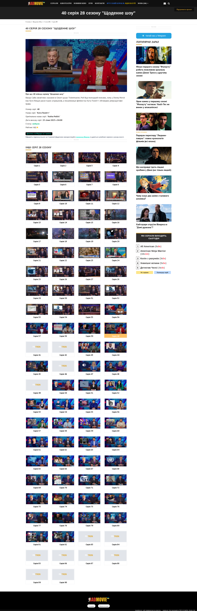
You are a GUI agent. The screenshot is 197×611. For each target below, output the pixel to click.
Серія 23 (89, 260)
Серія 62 (63, 449)
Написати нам (103, 606)
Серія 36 (115, 317)
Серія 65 (37, 468)
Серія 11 (89, 203)
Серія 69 (37, 487)
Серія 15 (89, 222)
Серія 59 (89, 430)
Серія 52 (115, 393)
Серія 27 (89, 279)
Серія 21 (37, 260)
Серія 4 (116, 165)
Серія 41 (37, 355)
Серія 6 (63, 184)
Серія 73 (37, 506)
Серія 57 (37, 430)
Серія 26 (63, 279)
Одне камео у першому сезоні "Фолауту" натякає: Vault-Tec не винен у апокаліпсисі (152, 104)
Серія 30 (63, 298)
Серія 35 (89, 317)
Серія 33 (37, 317)
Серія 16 (115, 222)
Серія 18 (63, 241)
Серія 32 (115, 298)
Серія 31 (89, 298)
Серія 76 (115, 506)
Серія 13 (37, 222)
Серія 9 (37, 203)
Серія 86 (63, 563)
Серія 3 (89, 165)
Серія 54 (63, 412)
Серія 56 (115, 412)
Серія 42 (63, 355)
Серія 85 (37, 563)
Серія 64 (115, 449)
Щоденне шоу (37, 22)
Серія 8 (116, 184)
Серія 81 (37, 544)
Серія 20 (115, 241)
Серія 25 (37, 279)
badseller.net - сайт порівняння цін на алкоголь (148, 610)
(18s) (153, 252)
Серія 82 (63, 544)
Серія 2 (63, 165)
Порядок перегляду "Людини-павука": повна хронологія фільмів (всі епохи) (151, 138)
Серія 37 (37, 336)
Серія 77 (37, 525)
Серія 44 (115, 355)
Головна (28, 22)
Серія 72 (115, 487)
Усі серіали (144, 272)
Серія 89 (37, 582)
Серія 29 (37, 298)
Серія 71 (89, 487)
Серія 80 (115, 525)
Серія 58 (63, 430)
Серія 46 (63, 374)
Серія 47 (89, 374)
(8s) (150, 246)
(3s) (153, 258)
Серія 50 (63, 393)
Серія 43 (89, 355)
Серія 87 (89, 563)
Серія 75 (89, 506)
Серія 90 (63, 582)
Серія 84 (115, 544)
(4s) (152, 267)
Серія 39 (89, 336)
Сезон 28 (47, 22)
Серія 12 (115, 203)
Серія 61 (37, 449)
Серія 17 (37, 241)
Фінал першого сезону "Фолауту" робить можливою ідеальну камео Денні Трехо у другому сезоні (153, 71)
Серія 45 (37, 374)
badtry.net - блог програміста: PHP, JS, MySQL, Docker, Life (179, 610)
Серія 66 (63, 468)
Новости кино (141, 132)
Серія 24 (115, 260)
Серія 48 (115, 374)
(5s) (153, 263)
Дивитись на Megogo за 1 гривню (39, 133)
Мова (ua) (142, 3)
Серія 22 (63, 260)
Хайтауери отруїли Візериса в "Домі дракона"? (151, 226)
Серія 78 (63, 525)
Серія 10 (63, 203)
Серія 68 (115, 468)
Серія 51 (89, 393)
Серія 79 (89, 525)
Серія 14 (63, 222)
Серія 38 (63, 336)
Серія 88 (115, 563)
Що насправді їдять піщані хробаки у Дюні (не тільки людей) (153, 168)
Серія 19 (89, 241)
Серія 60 (115, 430)
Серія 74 (63, 506)
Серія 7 (89, 184)
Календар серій (162, 272)
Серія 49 (37, 393)
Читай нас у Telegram (156, 36)
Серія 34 (63, 317)
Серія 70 (63, 487)
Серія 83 (89, 544)
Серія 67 (89, 468)
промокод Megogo (83, 137)
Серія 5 (37, 184)
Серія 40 (54, 22)
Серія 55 (89, 412)
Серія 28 (115, 279)
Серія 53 (37, 412)
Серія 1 (37, 165)
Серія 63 (89, 449)
